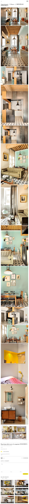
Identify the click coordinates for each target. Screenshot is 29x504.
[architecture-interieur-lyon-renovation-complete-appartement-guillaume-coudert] (14, 342)
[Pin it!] (27, 458)
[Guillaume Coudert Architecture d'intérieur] (1, 1)
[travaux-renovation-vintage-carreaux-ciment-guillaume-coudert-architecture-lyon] (14, 265)
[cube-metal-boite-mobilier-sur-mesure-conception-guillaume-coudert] (14, 324)
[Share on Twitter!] (23, 458)
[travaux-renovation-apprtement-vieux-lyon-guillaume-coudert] (14, 383)
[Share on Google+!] (26, 458)
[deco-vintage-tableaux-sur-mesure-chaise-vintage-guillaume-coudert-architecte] (14, 306)
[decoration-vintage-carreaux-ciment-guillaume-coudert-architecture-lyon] (14, 125)
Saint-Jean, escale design (6, 451)
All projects (6, 478)
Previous (2, 478)
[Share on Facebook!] (25, 458)
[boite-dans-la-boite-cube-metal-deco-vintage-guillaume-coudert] (14, 25)
